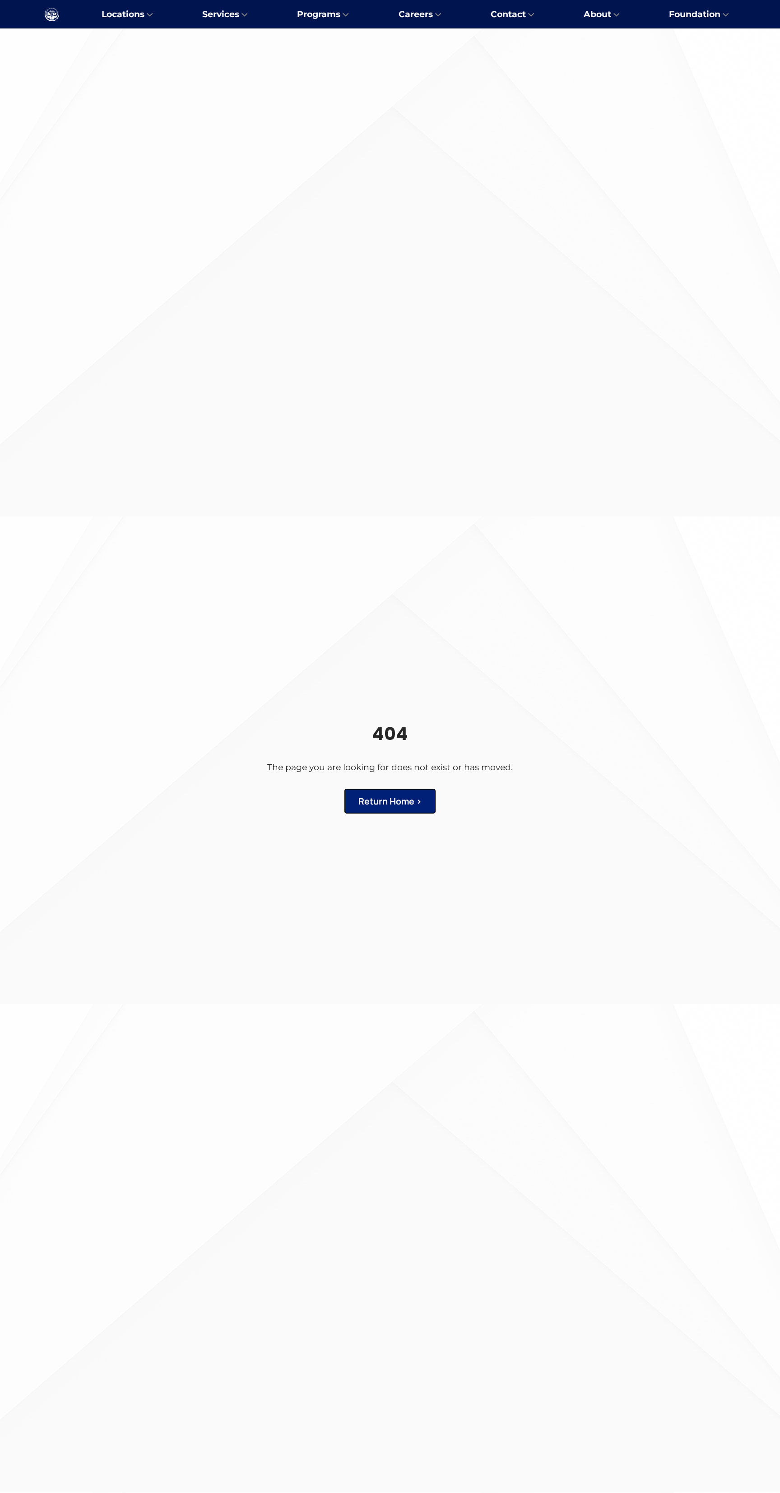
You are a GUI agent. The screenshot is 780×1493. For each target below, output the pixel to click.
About (597, 14)
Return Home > (390, 801)
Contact (508, 14)
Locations (123, 14)
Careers (416, 14)
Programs (318, 14)
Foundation (694, 14)
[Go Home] (52, 14)
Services (220, 14)
